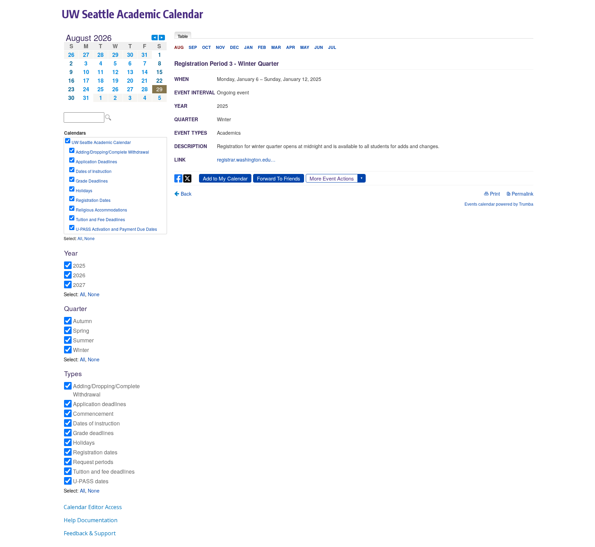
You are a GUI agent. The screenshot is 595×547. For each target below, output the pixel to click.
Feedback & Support (90, 533)
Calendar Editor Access (93, 507)
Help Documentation (90, 520)
